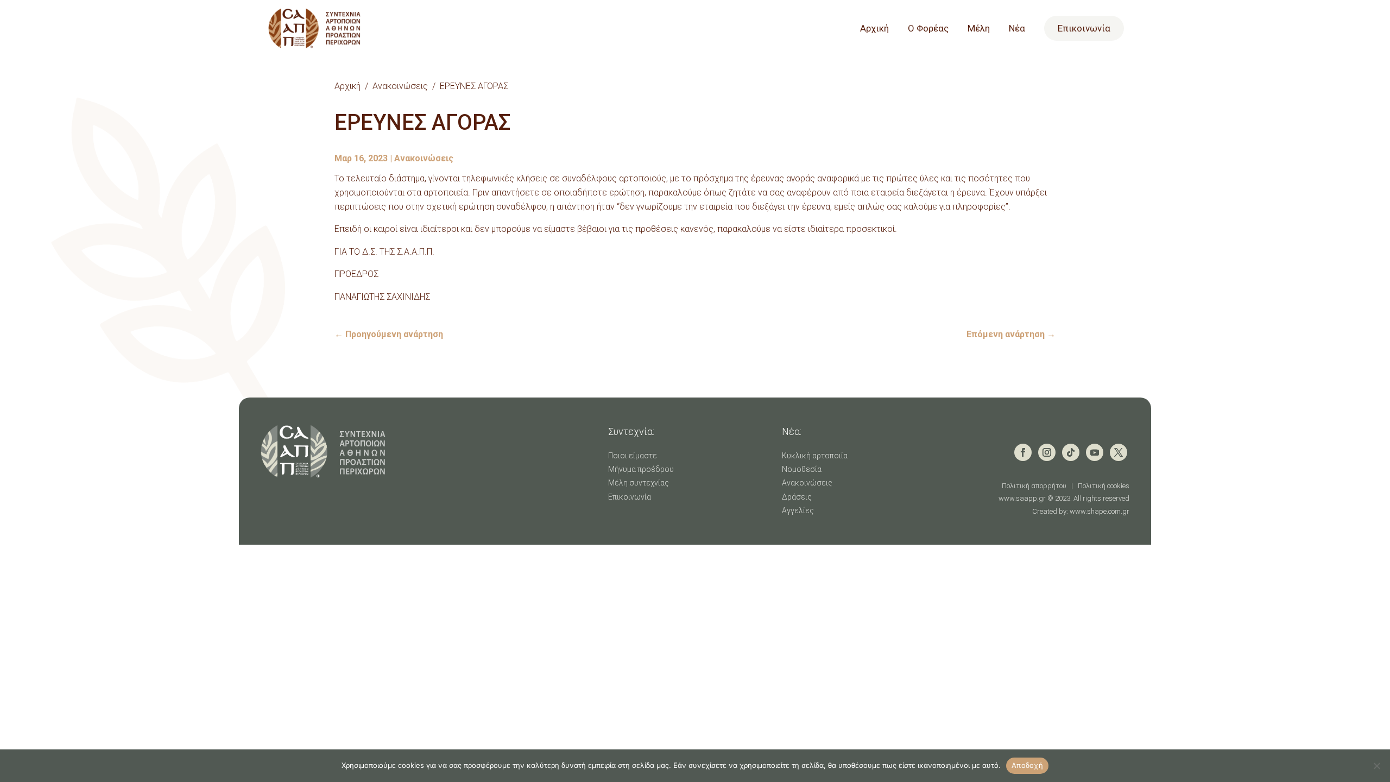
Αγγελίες (798, 510)
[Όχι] (1376, 765)
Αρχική (874, 29)
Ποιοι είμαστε (632, 455)
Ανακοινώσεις (400, 86)
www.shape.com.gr (1099, 511)
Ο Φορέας (928, 29)
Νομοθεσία (802, 469)
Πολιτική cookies (1103, 486)
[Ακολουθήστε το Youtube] (1094, 452)
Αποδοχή (1027, 765)
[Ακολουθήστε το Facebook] (1023, 452)
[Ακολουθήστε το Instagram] (1047, 452)
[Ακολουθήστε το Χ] (1118, 452)
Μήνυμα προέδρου (641, 469)
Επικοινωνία (1084, 28)
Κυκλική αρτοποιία (815, 455)
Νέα (1017, 29)
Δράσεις (797, 497)
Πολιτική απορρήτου (1034, 486)
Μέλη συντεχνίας (638, 482)
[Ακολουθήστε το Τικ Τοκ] (1070, 452)
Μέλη (979, 29)
